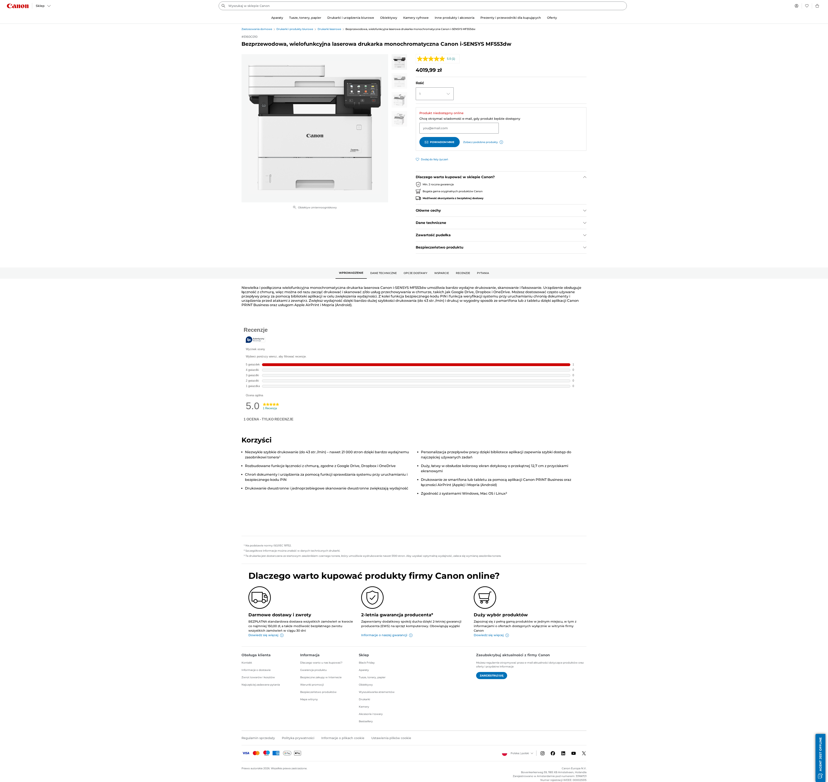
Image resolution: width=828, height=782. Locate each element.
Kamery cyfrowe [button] (416, 18)
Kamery (364, 706)
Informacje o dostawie (256, 670)
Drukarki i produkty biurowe (294, 29)
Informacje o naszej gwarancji (384, 635)
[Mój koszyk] (817, 5)
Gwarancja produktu (313, 670)
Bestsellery (366, 721)
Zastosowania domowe (257, 29)
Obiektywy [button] (388, 18)
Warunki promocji (312, 684)
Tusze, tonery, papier (372, 677)
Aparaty (364, 670)
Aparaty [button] (277, 18)
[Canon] (17, 6)
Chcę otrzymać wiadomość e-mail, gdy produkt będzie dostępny (469, 119)
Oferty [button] (552, 18)
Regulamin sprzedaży (258, 738)
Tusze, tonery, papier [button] (305, 18)
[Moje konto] (796, 5)
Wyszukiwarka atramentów (377, 692)
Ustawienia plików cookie (391, 738)
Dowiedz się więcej (263, 635)
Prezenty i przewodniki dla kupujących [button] (510, 18)
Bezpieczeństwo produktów (318, 692)
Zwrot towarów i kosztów (258, 677)
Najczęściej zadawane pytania (261, 684)
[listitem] (399, 62)
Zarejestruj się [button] (491, 675)
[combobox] (423, 6)
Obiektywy (366, 684)
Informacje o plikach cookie (342, 738)
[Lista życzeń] (806, 5)
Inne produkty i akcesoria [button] (454, 18)
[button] (820, 758)
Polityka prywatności (298, 738)
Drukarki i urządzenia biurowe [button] (350, 18)
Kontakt (247, 662)
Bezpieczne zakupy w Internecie (321, 677)
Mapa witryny (309, 699)
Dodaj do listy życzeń (434, 159)
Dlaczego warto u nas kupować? (321, 662)
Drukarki (364, 699)
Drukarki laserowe (329, 29)
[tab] (351, 273)
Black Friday (367, 662)
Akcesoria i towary (371, 714)
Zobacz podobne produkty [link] (480, 142)
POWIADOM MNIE (442, 142)
